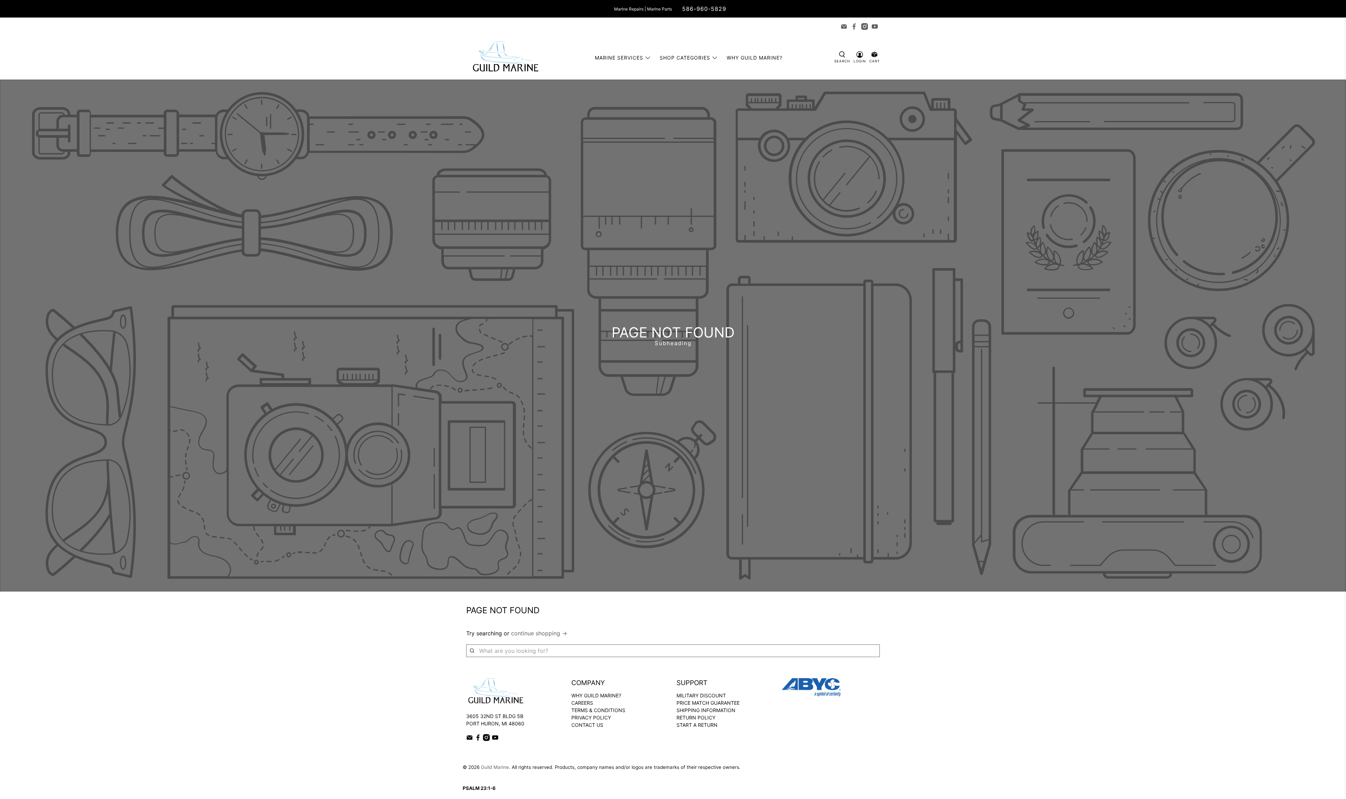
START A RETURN (697, 725)
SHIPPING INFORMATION (706, 710)
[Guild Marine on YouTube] (874, 26)
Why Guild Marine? (754, 58)
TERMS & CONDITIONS (598, 710)
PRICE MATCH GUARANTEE (708, 703)
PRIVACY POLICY (591, 718)
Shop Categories (685, 58)
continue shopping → (539, 633)
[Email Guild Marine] (844, 26)
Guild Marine (495, 767)
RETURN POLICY (696, 718)
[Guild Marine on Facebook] (854, 26)
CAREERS (582, 703)
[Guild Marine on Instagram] (864, 26)
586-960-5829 (704, 8)
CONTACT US (587, 725)
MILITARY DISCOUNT (701, 695)
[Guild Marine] (505, 57)
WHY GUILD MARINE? (596, 695)
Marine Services (619, 58)
